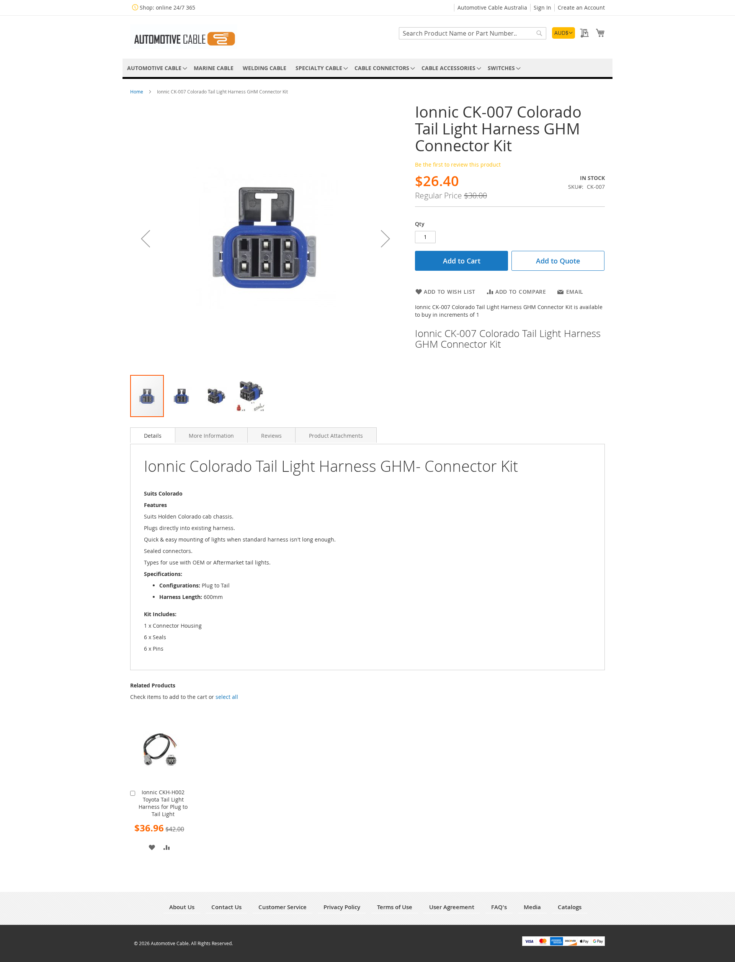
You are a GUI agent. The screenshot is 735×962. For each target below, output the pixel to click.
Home (137, 91)
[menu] (367, 68)
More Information (211, 435)
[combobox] (472, 33)
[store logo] (183, 36)
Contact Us (226, 907)
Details (153, 435)
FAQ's (499, 907)
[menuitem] (155, 68)
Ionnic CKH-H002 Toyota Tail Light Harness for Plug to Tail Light (163, 803)
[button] (563, 33)
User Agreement (451, 907)
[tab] (152, 435)
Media (532, 907)
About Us (181, 907)
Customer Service (282, 907)
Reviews (271, 435)
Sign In (542, 7)
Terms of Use (394, 907)
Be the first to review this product (458, 164)
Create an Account (581, 7)
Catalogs (569, 907)
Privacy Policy (341, 907)
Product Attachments (336, 435)
